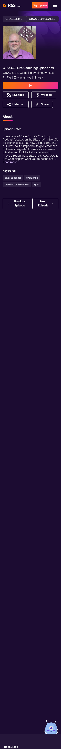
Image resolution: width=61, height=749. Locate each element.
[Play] (30, 85)
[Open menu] (55, 5)
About (8, 117)
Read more (10, 162)
